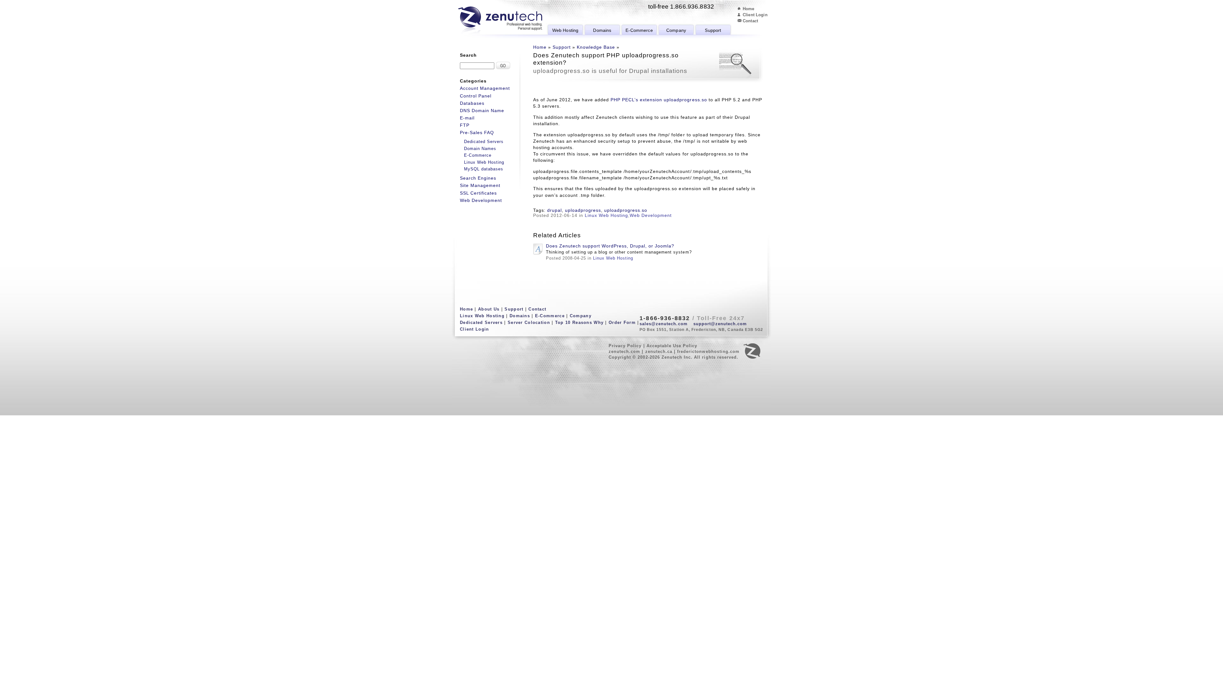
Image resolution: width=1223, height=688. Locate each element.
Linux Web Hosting (606, 215)
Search (468, 55)
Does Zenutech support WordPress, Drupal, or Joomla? (610, 245)
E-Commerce (639, 30)
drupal (554, 210)
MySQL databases (483, 169)
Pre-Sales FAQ (477, 132)
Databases (472, 103)
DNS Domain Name (482, 110)
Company (676, 30)
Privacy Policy (625, 345)
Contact (750, 20)
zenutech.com (624, 351)
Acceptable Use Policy (672, 345)
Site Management (480, 185)
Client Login (755, 14)
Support (713, 30)
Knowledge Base (596, 47)
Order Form (622, 322)
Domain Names (480, 148)
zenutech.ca (658, 351)
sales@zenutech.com (664, 323)
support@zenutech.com (720, 323)
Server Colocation (529, 322)
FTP (464, 125)
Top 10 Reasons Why (579, 322)
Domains (602, 30)
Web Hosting (565, 30)
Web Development (651, 215)
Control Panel (475, 95)
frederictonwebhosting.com (708, 351)
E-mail (467, 117)
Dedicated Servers (484, 141)
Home (749, 8)
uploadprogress (583, 210)
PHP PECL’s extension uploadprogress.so (659, 99)
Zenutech (500, 20)
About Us (488, 309)
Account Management (485, 88)
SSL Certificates (478, 193)
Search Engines (478, 178)
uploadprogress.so (625, 210)
